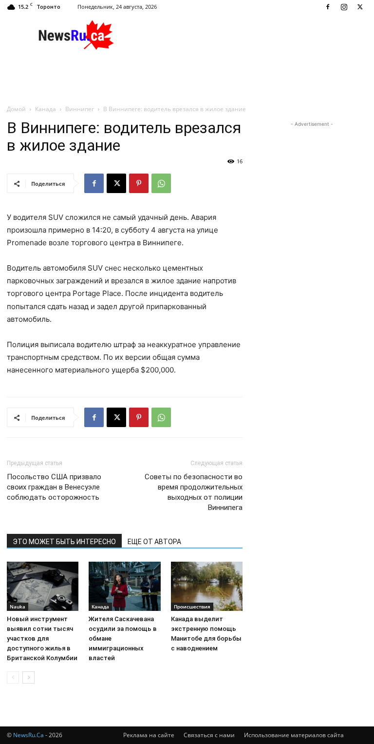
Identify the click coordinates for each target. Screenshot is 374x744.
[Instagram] (344, 7)
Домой (16, 109)
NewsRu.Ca (28, 735)
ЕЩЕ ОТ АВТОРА (154, 542)
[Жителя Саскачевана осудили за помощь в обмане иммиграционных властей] (124, 586)
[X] (360, 7)
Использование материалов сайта (294, 735)
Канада (45, 109)
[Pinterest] (139, 183)
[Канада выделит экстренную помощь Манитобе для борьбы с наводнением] (207, 586)
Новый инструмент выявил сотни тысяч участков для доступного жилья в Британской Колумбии (42, 638)
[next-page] (28, 677)
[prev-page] (13, 677)
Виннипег (79, 109)
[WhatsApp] (161, 183)
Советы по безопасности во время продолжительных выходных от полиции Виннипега (194, 492)
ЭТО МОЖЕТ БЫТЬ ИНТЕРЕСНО (64, 542)
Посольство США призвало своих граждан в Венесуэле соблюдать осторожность (54, 487)
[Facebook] (327, 7)
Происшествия (192, 606)
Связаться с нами (209, 735)
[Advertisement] (253, 35)
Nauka (17, 606)
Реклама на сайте (148, 735)
